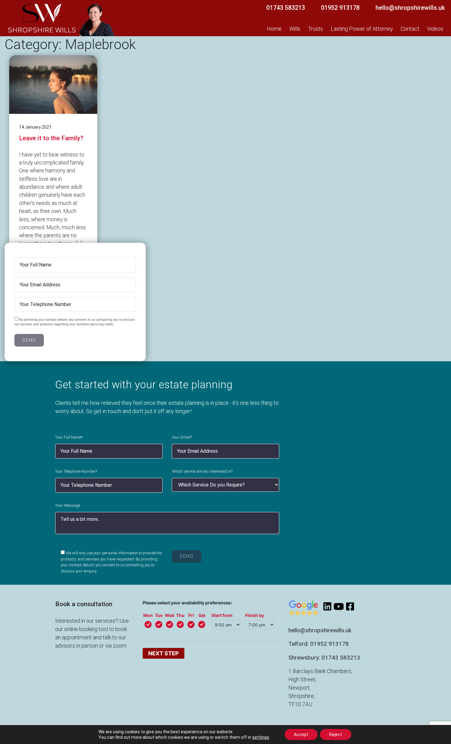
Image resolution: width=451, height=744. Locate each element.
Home (274, 28)
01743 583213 (285, 7)
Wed (169, 615)
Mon (148, 615)
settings (260, 737)
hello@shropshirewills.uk (410, 7)
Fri (191, 615)
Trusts (315, 28)
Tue (159, 615)
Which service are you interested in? (202, 471)
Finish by (254, 615)
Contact (410, 28)
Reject (335, 734)
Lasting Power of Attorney (362, 28)
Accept (301, 734)
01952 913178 (340, 7)
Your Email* (182, 437)
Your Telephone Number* (76, 471)
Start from (222, 615)
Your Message (67, 505)
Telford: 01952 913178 (318, 643)
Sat (202, 615)
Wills (294, 28)
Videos (435, 28)
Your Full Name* (69, 437)
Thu (180, 615)
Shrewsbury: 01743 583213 (324, 657)
